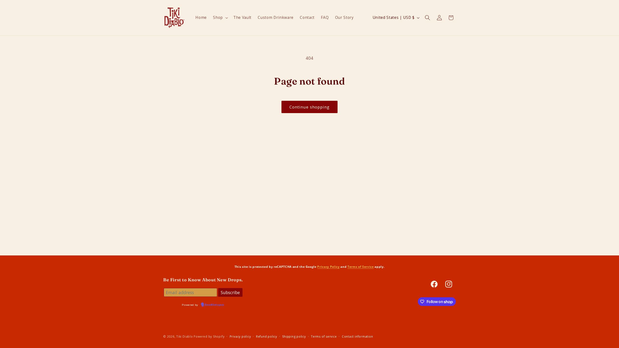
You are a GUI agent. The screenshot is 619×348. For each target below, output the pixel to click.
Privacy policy (240, 336)
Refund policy (266, 336)
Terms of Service (360, 266)
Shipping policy (294, 336)
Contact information (357, 336)
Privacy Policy (328, 266)
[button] (220, 17)
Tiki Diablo (184, 336)
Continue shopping (309, 107)
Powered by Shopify (209, 336)
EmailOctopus (214, 305)
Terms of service (324, 336)
